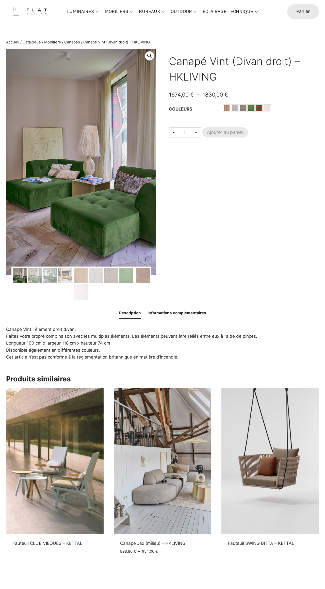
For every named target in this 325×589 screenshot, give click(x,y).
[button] (149, 55)
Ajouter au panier (225, 132)
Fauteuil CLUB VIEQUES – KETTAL (47, 543)
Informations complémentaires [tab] (177, 313)
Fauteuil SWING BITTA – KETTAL (261, 543)
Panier (303, 11)
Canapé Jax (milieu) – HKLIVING (153, 543)
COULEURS (180, 109)
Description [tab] (130, 313)
